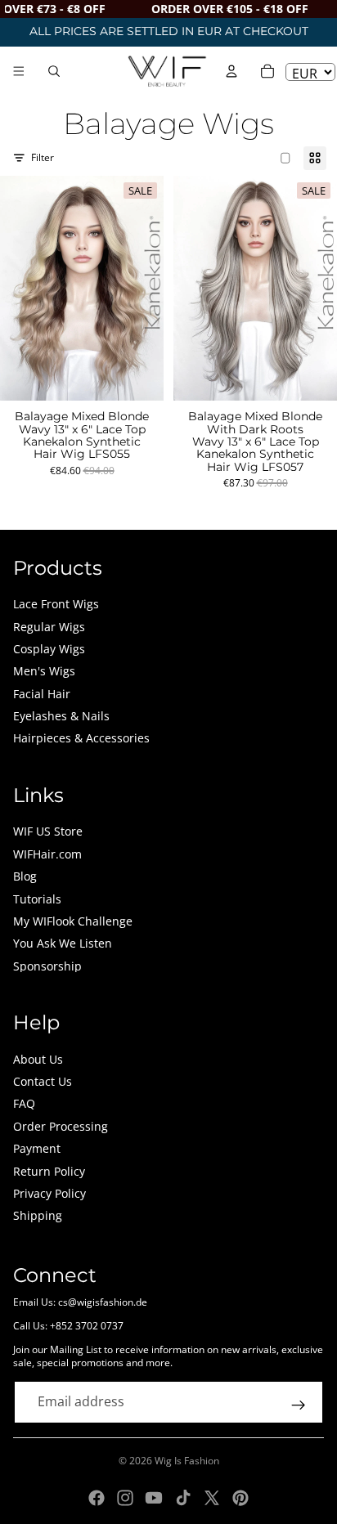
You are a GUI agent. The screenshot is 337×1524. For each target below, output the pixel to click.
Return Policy (49, 1171)
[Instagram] (125, 1498)
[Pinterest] (240, 1498)
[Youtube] (154, 1498)
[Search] (54, 71)
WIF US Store (48, 831)
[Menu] (19, 71)
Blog (25, 876)
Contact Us (42, 1081)
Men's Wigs (44, 671)
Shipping (37, 1215)
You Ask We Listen (62, 943)
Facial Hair (41, 693)
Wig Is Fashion (187, 1461)
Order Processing (60, 1126)
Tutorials (37, 899)
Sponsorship (47, 966)
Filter (42, 157)
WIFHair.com (47, 854)
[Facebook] (96, 1498)
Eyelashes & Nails (61, 716)
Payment (37, 1148)
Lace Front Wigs (56, 604)
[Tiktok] (183, 1498)
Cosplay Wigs (49, 649)
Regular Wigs (49, 626)
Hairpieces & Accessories (81, 738)
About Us (38, 1059)
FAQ (24, 1103)
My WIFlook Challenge (73, 921)
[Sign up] (298, 1405)
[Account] (231, 71)
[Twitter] (212, 1498)
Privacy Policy (49, 1193)
